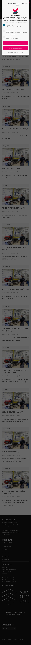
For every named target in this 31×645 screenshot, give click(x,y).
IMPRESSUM (20, 52)
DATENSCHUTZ (12, 52)
